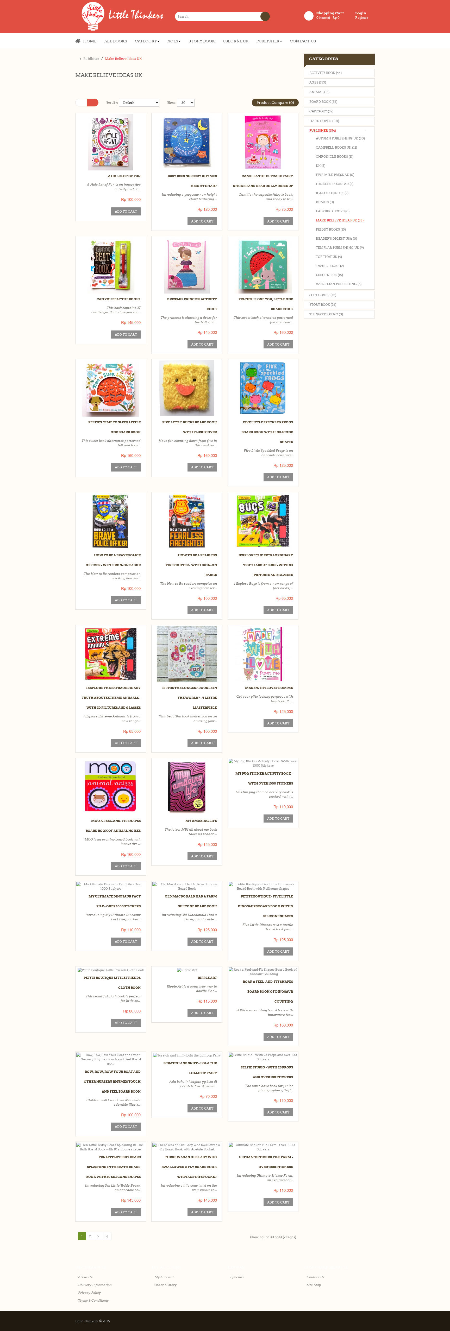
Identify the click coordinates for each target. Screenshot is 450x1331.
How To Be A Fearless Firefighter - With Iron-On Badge (191, 565)
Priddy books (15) (331, 229)
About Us (85, 1277)
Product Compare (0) (275, 102)
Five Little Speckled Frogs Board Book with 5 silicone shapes (267, 432)
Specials (237, 1277)
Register (361, 18)
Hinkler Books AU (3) (334, 184)
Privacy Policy (89, 1293)
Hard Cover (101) (324, 121)
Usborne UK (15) (329, 275)
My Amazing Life (201, 821)
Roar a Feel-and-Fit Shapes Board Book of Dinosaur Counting (268, 991)
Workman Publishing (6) (338, 284)
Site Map (314, 1285)
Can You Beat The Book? (119, 299)
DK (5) (320, 166)
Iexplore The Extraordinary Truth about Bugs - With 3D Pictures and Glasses (266, 565)
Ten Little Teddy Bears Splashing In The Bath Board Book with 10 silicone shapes (113, 1167)
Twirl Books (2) (330, 266)
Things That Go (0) (326, 314)
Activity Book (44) (325, 73)
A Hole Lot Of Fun (124, 176)
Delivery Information (95, 1285)
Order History (165, 1285)
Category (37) (321, 111)
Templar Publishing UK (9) (340, 248)
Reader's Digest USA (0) (336, 238)
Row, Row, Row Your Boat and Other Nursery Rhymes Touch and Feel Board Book (112, 1081)
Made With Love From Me (269, 688)
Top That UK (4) (329, 257)
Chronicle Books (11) (334, 156)
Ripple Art (207, 978)
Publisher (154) (322, 130)
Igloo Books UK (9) (332, 193)
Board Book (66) (323, 102)
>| (106, 1236)
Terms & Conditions (93, 1300)
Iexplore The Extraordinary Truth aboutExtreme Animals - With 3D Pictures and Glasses (111, 698)
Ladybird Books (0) (332, 211)
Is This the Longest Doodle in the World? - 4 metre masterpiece (189, 698)
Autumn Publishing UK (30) (340, 138)
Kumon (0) (325, 202)
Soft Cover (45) (322, 295)
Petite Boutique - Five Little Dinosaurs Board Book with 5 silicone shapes (265, 906)
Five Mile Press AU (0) (335, 175)
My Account (164, 1277)
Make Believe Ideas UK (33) (340, 220)
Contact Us (315, 1277)
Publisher (91, 59)
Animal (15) (319, 92)
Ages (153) (317, 82)
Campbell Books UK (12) (336, 147)
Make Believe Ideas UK (123, 59)
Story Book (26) (322, 305)
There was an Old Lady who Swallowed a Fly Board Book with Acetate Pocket (189, 1167)
